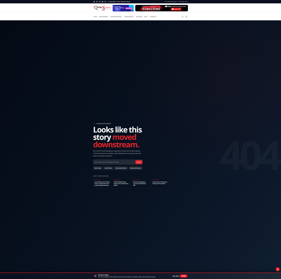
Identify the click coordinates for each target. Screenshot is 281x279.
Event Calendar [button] (103, 16)
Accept (184, 276)
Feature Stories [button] (128, 16)
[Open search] (182, 16)
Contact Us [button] (153, 16)
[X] (100, 2)
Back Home (97, 168)
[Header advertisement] (123, 8)
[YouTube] (102, 2)
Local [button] (145, 16)
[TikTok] (105, 2)
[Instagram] (97, 2)
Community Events (121, 168)
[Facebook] (94, 2)
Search (139, 162)
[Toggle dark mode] (186, 16)
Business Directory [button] (116, 16)
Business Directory (135, 168)
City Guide (139, 16)
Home (95, 16)
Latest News (108, 168)
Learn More (175, 276)
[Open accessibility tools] (278, 269)
